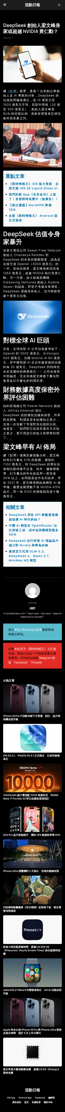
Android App (25, 1097)
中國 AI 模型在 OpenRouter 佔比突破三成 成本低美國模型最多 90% (34, 530)
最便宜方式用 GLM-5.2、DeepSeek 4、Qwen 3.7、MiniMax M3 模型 (30, 556)
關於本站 (48, 1102)
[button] (4, 5)
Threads (36, 662)
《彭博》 (13, 91)
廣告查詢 (16, 1102)
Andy (32, 608)
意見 (26, 1102)
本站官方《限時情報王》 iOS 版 (35, 649)
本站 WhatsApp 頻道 (28, 630)
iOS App (11, 1097)
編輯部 (51, 1097)
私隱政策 (36, 1102)
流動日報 (32, 4)
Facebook (21, 662)
